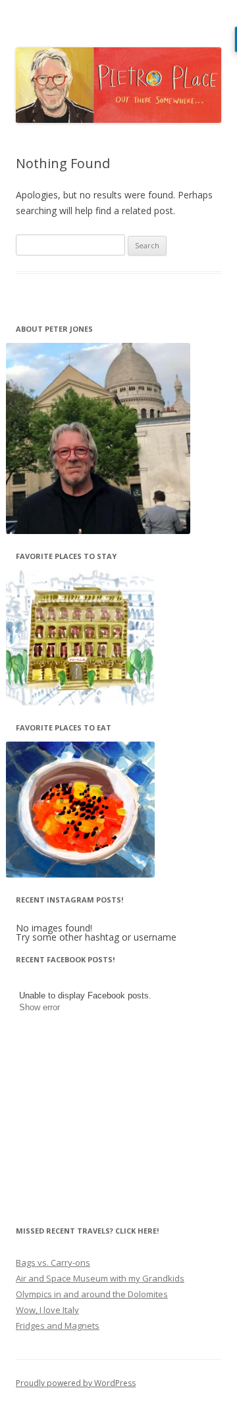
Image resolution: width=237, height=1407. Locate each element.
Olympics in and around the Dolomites (92, 1294)
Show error (39, 1007)
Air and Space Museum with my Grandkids (100, 1278)
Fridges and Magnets (57, 1325)
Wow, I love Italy (47, 1310)
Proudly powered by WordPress (76, 1383)
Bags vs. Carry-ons (53, 1262)
